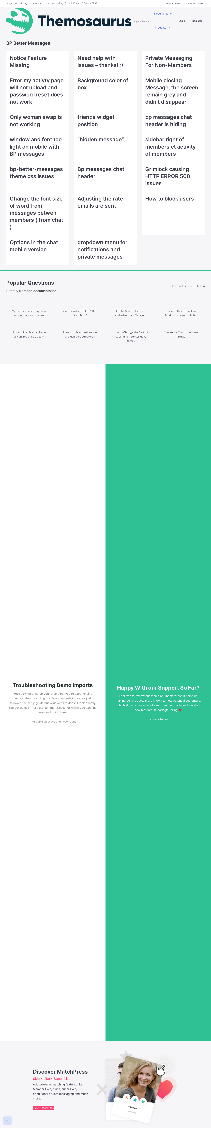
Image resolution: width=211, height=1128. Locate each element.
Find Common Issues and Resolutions (53, 721)
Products (160, 27)
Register (197, 20)
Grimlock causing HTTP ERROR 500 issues (167, 176)
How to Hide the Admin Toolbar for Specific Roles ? (182, 313)
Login (182, 20)
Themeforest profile (194, 3)
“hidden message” (100, 139)
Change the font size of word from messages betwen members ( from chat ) (36, 212)
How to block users (169, 198)
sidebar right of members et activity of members (170, 146)
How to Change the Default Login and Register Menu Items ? (131, 336)
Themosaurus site (172, 3)
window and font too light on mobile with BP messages (36, 146)
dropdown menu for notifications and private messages (102, 249)
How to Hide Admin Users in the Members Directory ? (80, 334)
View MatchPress (43, 1107)
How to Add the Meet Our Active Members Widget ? (131, 313)
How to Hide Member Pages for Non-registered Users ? (29, 334)
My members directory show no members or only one (29, 313)
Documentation (163, 13)
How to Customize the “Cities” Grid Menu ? (80, 313)
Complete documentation (188, 286)
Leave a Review (158, 719)
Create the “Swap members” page (181, 334)
